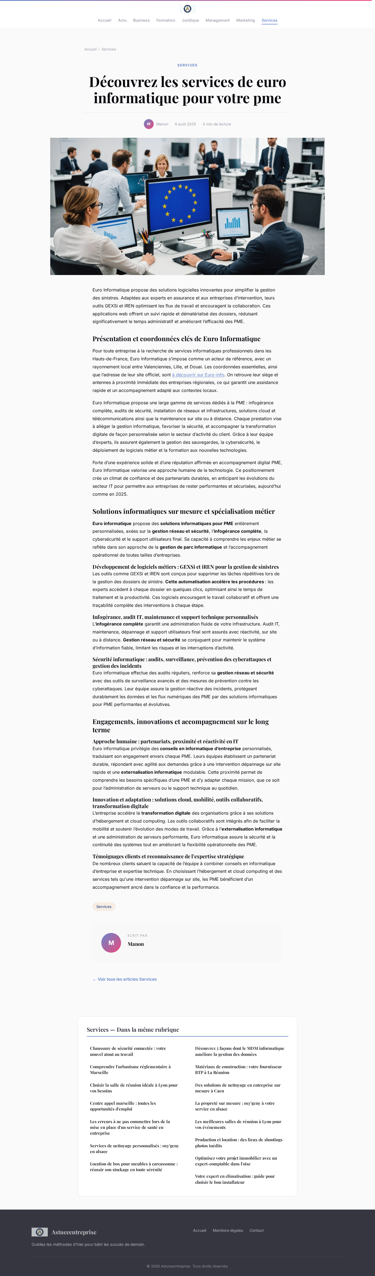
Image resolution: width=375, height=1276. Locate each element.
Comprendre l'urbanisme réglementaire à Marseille (130, 1069)
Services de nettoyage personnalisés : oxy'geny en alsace (134, 1148)
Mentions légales (228, 1230)
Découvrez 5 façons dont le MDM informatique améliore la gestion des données (239, 1051)
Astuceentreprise (74, 1232)
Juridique (190, 20)
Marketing (245, 20)
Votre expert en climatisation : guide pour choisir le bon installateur (235, 1179)
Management (218, 20)
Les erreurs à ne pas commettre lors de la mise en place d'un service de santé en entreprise (130, 1127)
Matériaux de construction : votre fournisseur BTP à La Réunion (238, 1069)
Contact (257, 1230)
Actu (122, 20)
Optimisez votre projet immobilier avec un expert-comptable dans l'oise (236, 1160)
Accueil (104, 20)
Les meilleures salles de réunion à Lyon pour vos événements (238, 1124)
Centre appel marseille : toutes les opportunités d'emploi (123, 1106)
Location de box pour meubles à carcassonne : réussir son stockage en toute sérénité (134, 1166)
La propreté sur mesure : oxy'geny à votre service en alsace (235, 1106)
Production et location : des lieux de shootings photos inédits (238, 1142)
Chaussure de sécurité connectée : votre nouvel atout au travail (128, 1051)
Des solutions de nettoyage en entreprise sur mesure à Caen (238, 1087)
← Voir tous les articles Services (125, 979)
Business (141, 20)
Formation (165, 20)
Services (270, 20)
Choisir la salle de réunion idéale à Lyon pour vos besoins (134, 1087)
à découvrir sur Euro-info (198, 374)
